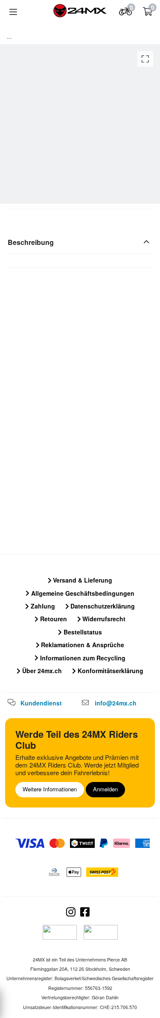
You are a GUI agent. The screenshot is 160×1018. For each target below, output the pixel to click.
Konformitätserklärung (109, 670)
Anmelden (105, 789)
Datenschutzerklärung (102, 606)
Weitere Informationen (50, 789)
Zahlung (42, 606)
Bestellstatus (82, 632)
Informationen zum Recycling (81, 658)
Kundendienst (41, 703)
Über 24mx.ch (41, 670)
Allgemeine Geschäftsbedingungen (81, 593)
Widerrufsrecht (103, 618)
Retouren (52, 618)
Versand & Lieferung (81, 580)
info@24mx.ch (116, 703)
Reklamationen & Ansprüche (81, 644)
